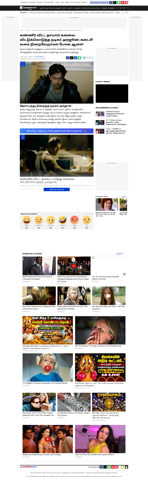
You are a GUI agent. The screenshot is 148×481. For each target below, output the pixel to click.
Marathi (77, 2)
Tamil (62, 2)
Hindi (72, 2)
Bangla (67, 2)
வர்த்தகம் (77, 8)
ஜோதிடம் (105, 8)
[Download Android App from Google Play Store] (122, 467)
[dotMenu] (118, 8)
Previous (123, 12)
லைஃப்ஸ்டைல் (96, 8)
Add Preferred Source (97, 2)
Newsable (32, 2)
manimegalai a (40, 56)
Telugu (57, 2)
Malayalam (24, 2)
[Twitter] (114, 2)
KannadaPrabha (48, 2)
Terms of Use (46, 473)
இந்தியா (112, 8)
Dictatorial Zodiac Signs (64, 12)
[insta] (126, 2)
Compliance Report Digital (101, 473)
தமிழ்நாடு (57, 8)
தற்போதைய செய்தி (47, 8)
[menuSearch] (128, 8)
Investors (114, 473)
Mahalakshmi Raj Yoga (81, 12)
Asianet (28, 466)
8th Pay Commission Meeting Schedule (42, 12)
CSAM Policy (66, 473)
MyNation (84, 2)
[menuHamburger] (124, 8)
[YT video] (122, 2)
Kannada (39, 2)
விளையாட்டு (85, 8)
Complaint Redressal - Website (81, 473)
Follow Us (89, 58)
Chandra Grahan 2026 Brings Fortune (102, 12)
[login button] (121, 8)
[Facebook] (111, 2)
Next (126, 12)
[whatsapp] (118, 2)
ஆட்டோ (70, 8)
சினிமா (64, 8)
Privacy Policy (56, 473)
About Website (36, 473)
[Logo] (29, 8)
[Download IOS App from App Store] (126, 467)
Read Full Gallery (57, 189)
